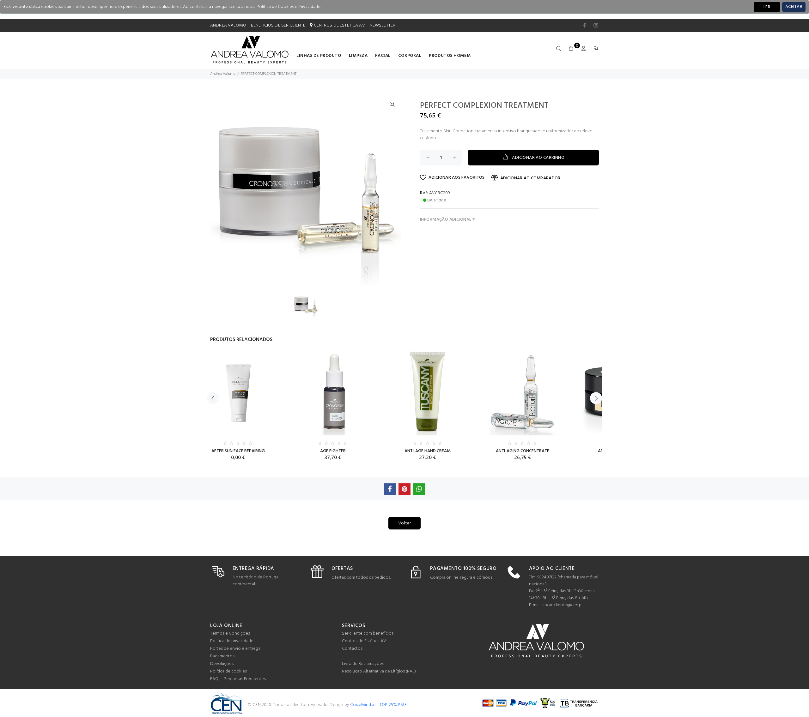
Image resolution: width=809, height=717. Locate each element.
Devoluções (222, 663)
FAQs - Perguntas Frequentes (238, 679)
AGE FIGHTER (333, 451)
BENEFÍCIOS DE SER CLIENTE (278, 25)
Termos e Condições (230, 633)
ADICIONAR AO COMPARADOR (530, 178)
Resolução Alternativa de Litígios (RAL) (379, 671)
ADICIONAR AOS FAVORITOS (456, 177)
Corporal (409, 55)
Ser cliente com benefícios (367, 633)
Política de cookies (228, 671)
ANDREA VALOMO (228, 25)
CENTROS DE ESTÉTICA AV (339, 25)
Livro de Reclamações (363, 663)
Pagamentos (222, 656)
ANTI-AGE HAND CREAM (427, 451)
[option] (309, 305)
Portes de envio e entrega (235, 648)
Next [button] (596, 398)
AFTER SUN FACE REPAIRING (238, 451)
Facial (382, 55)
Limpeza (358, 55)
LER (766, 7)
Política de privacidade (231, 641)
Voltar (404, 523)
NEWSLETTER (382, 25)
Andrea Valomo (222, 74)
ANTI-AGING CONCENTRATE (522, 451)
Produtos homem (450, 55)
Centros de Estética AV (364, 641)
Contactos (352, 648)
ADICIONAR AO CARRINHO (538, 157)
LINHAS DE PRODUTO (318, 55)
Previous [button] (213, 398)
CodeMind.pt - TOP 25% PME (378, 704)
